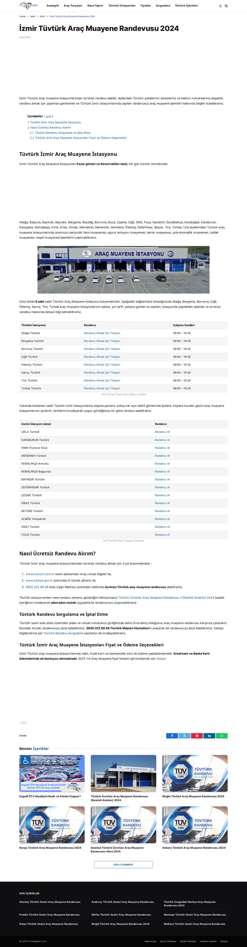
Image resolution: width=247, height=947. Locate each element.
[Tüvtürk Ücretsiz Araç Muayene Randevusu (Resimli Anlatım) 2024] (123, 773)
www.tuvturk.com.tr (40, 574)
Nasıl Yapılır (95, 5)
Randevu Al (162, 432)
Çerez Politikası (168, 941)
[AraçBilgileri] (28, 6)
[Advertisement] (120, 70)
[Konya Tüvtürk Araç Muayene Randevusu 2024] (52, 824)
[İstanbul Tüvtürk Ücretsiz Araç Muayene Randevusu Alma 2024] (123, 824)
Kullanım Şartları (208, 941)
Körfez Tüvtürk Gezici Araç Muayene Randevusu (121, 914)
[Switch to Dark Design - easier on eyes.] (221, 6)
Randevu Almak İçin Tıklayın (102, 333)
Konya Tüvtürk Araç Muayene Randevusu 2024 (50, 847)
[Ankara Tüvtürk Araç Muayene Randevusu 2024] (195, 824)
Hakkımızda (150, 941)
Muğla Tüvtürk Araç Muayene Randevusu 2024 (193, 796)
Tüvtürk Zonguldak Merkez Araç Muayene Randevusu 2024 (190, 903)
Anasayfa (53, 5)
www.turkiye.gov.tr (39, 580)
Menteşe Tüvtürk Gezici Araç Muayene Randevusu (195, 914)
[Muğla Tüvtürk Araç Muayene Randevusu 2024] (195, 773)
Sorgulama (163, 5)
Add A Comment (123, 864)
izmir (23, 722)
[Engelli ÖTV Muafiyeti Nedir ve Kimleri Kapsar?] (52, 773)
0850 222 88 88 (37, 587)
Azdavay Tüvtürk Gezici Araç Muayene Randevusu (123, 901)
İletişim (224, 941)
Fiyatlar (146, 5)
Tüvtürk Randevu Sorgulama (63, 633)
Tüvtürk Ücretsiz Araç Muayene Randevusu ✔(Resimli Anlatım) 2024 (166, 597)
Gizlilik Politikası (188, 941)
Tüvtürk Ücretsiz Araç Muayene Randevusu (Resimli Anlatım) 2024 (119, 798)
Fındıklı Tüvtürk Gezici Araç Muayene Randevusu (49, 914)
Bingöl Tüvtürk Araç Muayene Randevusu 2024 (120, 923)
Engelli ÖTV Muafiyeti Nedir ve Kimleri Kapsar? (50, 796)
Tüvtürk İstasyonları (122, 5)
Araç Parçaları (73, 5)
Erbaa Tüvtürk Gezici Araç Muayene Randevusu (48, 923)
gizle (48, 116)
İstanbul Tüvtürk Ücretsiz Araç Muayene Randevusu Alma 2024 (117, 849)
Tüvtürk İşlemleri (186, 5)
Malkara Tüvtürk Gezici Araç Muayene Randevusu (194, 923)
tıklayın (161, 658)
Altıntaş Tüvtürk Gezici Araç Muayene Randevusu (49, 901)
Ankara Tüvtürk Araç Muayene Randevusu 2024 (194, 847)
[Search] (226, 6)
